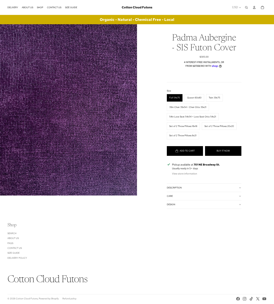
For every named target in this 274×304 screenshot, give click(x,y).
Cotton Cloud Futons (27, 298)
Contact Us (14, 248)
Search (11, 233)
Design (171, 204)
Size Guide (13, 252)
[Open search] (246, 7)
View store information (184, 173)
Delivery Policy (17, 257)
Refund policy (69, 298)
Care (170, 196)
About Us (13, 238)
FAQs (10, 243)
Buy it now (223, 150)
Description (174, 187)
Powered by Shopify (49, 298)
